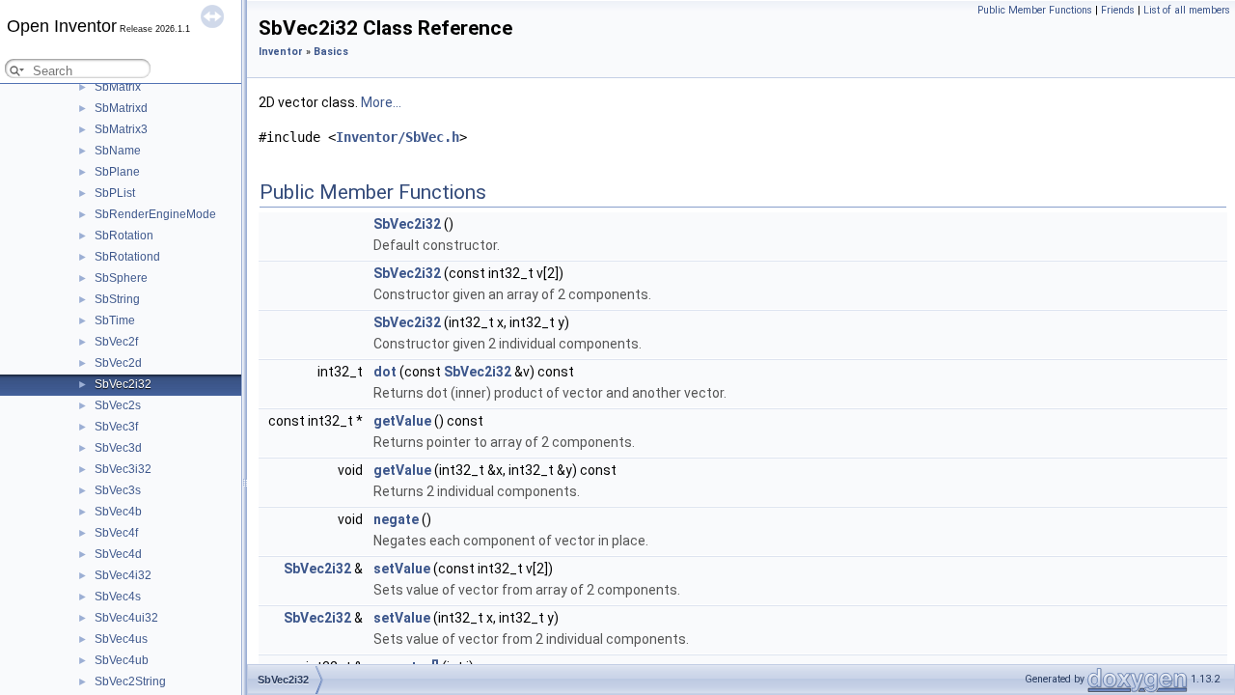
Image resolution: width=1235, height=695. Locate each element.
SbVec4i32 (123, 575)
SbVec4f (116, 533)
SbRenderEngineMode (155, 214)
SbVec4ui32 (126, 618)
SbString (117, 299)
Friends (1118, 10)
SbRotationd (127, 257)
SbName (118, 150)
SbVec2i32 (123, 384)
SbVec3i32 (123, 469)
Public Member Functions (1034, 10)
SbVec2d (118, 363)
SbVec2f (116, 341)
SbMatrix (118, 87)
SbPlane (117, 172)
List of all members (1186, 10)
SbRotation (124, 235)
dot (385, 371)
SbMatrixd (121, 108)
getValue (402, 421)
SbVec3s (118, 490)
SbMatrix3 (121, 129)
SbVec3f (116, 426)
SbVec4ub (122, 660)
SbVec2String (130, 681)
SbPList (115, 193)
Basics (331, 51)
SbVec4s (118, 596)
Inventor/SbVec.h (397, 137)
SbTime (115, 320)
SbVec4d (118, 554)
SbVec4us (121, 639)
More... (381, 102)
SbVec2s (118, 405)
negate (396, 519)
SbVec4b (118, 511)
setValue (401, 568)
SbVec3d (118, 448)
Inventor (281, 51)
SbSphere (121, 278)
